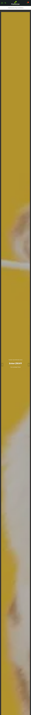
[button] (2, 365)
